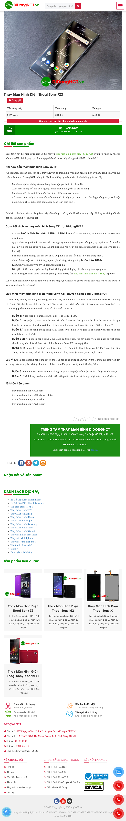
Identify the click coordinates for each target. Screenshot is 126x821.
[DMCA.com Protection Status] (94, 786)
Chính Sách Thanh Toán (58, 777)
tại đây (94, 450)
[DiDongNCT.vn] (22, 5)
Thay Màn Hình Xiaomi (22, 531)
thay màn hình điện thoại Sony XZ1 (74, 153)
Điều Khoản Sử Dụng (57, 787)
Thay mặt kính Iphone (21, 538)
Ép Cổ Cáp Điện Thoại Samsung (27, 503)
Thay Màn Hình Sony (21, 527)
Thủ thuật (11, 782)
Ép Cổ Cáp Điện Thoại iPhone (26, 499)
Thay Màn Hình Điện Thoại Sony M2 (63, 608)
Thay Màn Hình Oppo (21, 520)
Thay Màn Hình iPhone (22, 517)
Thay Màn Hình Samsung (23, 524)
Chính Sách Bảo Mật (56, 772)
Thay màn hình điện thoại (23, 534)
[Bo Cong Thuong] (96, 776)
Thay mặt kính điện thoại (23, 541)
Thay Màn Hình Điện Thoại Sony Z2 (23, 608)
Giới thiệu (11, 767)
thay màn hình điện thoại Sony (89, 273)
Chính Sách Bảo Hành (57, 767)
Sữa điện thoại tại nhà (21, 506)
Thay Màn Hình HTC (21, 510)
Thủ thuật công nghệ (21, 545)
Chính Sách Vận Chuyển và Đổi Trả (63, 782)
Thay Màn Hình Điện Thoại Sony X (103, 608)
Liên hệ (10, 792)
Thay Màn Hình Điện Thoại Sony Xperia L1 (23, 673)
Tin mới (14, 548)
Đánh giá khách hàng (21, 552)
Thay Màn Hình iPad (21, 513)
